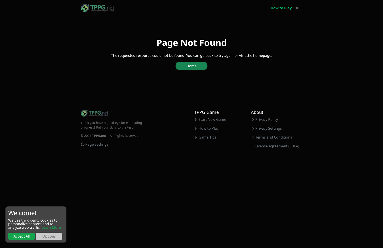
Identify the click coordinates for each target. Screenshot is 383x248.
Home (191, 65)
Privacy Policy (266, 119)
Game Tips (207, 137)
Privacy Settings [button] (268, 128)
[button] (297, 8)
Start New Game (212, 119)
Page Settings (96, 144)
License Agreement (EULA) (277, 146)
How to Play (281, 8)
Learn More (51, 227)
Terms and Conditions (273, 137)
